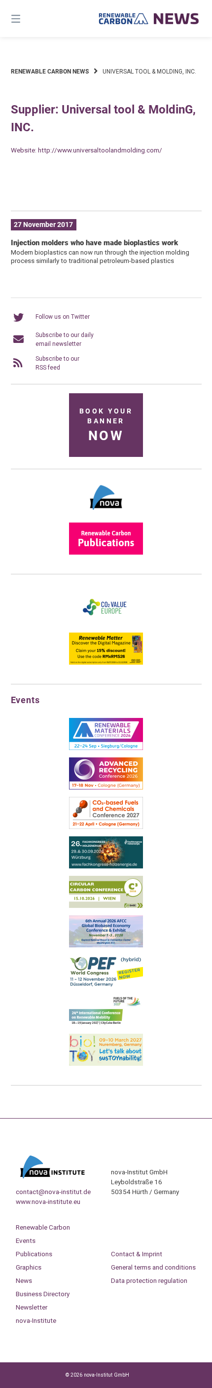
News (24, 1280)
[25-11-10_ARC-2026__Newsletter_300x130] (106, 787)
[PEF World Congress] (106, 984)
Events (25, 1240)
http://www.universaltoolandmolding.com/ (100, 150)
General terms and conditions (153, 1267)
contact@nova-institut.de (53, 1192)
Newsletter (31, 1307)
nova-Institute (36, 1320)
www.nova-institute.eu (48, 1201)
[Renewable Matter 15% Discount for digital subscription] (106, 662)
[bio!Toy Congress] (106, 1063)
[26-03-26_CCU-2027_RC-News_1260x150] (106, 188)
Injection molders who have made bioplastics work (94, 242)
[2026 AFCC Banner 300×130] (106, 945)
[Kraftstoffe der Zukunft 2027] (106, 1024)
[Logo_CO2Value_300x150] (106, 623)
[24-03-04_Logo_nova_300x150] (106, 513)
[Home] (149, 18)
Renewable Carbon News (50, 71)
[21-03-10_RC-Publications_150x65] (106, 552)
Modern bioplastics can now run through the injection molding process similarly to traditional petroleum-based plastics (100, 256)
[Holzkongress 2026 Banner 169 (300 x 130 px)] (106, 866)
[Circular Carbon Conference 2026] (106, 905)
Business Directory (43, 1294)
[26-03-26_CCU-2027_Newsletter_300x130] (106, 827)
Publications (34, 1254)
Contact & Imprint (136, 1254)
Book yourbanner (106, 425)
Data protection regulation (149, 1280)
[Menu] (30, 18)
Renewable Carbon (43, 1227)
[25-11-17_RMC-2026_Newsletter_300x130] (106, 748)
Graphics (28, 1267)
